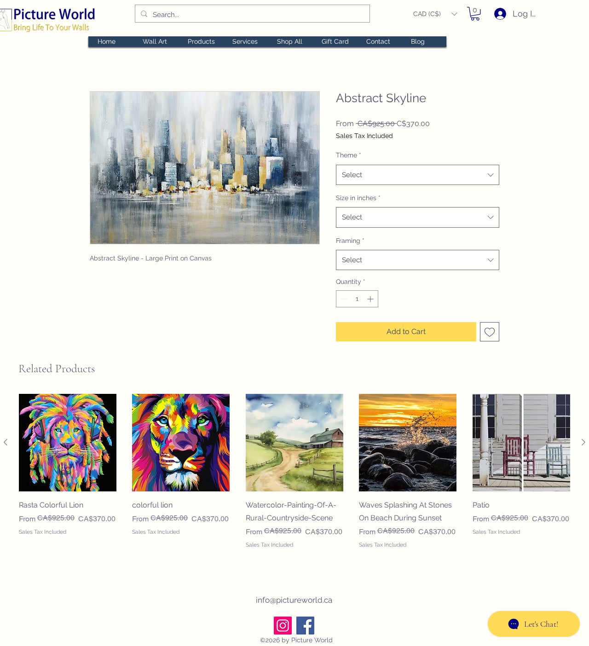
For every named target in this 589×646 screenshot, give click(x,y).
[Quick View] (67, 442)
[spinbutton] (357, 299)
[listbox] (435, 14)
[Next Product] (583, 442)
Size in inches (358, 198)
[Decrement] (343, 299)
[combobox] (417, 175)
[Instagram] (283, 625)
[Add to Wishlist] (489, 331)
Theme (348, 155)
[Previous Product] (5, 442)
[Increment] (371, 299)
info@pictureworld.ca (294, 600)
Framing (350, 240)
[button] (435, 14)
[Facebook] (305, 625)
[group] (294, 477)
